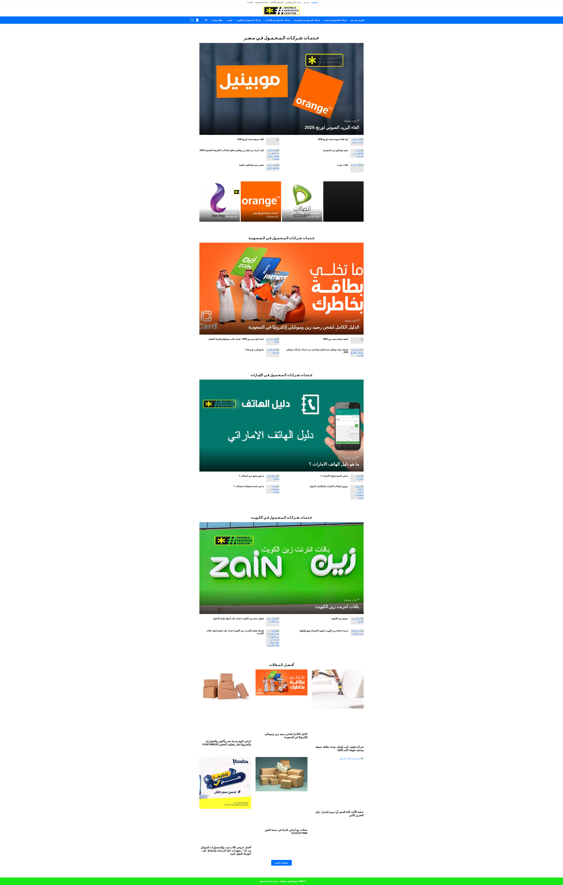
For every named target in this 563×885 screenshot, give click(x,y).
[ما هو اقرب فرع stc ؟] (272, 393)
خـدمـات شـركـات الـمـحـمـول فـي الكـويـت (281, 640)
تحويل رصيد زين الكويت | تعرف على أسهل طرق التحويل (238, 741)
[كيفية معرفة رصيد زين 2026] (357, 382)
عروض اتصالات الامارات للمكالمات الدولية (329, 568)
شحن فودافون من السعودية (335, 150)
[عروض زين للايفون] (357, 744)
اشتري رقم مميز (357, 20)
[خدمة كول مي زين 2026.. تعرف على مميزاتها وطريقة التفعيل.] (272, 382)
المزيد (229, 20)
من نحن (306, 2)
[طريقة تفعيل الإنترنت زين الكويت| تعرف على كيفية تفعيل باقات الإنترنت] (272, 761)
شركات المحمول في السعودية (307, 20)
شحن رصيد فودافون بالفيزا (251, 165)
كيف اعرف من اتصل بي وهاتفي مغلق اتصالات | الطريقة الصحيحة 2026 (232, 150)
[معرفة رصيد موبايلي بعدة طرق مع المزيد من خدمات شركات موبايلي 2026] (357, 393)
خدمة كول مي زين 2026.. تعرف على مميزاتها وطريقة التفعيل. (236, 380)
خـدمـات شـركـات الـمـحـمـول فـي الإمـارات (281, 457)
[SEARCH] (192, 20)
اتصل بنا (250, 2)
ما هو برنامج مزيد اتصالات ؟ (251, 558)
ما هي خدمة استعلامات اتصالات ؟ (249, 568)
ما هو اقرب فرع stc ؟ (254, 390)
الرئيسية (314, 2)
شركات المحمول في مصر (336, 20)
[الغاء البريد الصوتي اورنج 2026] (281, 89)
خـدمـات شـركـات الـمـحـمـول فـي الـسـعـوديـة (281, 279)
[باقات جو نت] (357, 167)
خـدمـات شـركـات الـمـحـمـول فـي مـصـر (281, 37)
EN (206, 20)
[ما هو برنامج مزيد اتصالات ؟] (272, 560)
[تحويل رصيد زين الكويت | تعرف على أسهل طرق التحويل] (272, 745)
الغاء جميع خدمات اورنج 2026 (250, 139)
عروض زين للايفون (339, 741)
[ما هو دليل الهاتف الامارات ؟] (281, 508)
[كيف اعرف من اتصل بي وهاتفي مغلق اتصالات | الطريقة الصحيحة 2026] (272, 155)
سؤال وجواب (217, 20)
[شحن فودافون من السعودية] (357, 153)
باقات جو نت (342, 165)
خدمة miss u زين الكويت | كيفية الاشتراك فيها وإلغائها (324, 754)
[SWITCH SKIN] (197, 20)
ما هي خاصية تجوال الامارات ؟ (334, 558)
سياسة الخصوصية (261, 2)
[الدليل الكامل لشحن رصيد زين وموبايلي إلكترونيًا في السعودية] (281, 330)
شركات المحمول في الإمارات (277, 20)
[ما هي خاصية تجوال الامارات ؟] (357, 560)
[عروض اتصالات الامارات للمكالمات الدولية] (357, 574)
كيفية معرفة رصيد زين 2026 (335, 380)
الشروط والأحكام (277, 2)
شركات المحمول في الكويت (249, 20)
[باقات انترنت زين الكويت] (281, 691)
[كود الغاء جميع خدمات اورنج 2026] (357, 142)
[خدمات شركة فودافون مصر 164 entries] (343, 242)
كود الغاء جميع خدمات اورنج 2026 (333, 139)
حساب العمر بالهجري (293, 2)
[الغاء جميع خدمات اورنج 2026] (272, 141)
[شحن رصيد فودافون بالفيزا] (272, 167)
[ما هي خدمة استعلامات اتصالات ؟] (272, 571)
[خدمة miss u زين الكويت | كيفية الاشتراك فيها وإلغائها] (357, 755)
